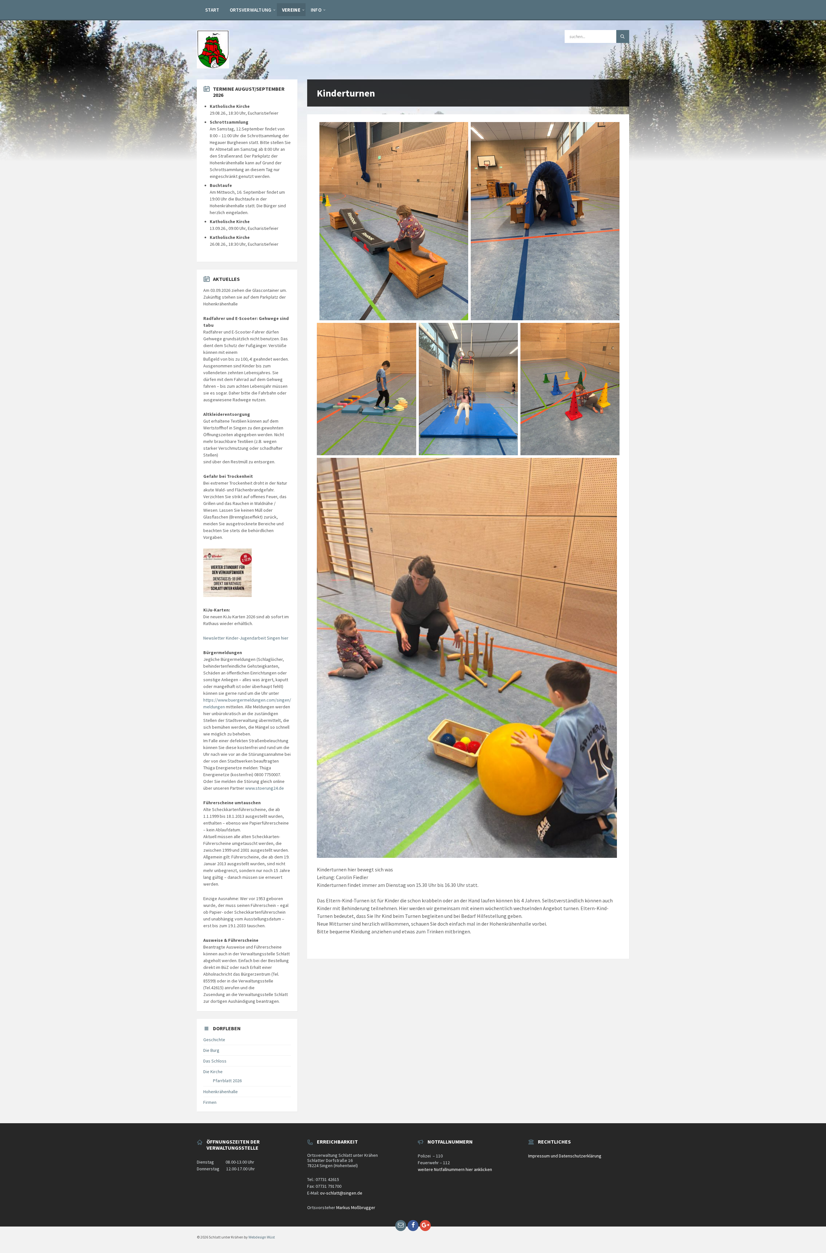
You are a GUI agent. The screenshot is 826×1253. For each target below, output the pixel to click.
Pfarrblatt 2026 (227, 1081)
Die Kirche (213, 1071)
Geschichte (214, 1039)
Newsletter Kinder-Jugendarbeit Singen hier (245, 638)
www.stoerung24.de (264, 788)
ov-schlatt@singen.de (341, 1193)
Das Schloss (215, 1061)
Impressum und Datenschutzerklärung (564, 1156)
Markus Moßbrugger (355, 1207)
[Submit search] (622, 36)
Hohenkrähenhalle (220, 1091)
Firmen (210, 1102)
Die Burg (211, 1050)
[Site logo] (213, 66)
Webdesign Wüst (261, 1237)
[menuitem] (212, 9)
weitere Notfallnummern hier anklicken (455, 1169)
